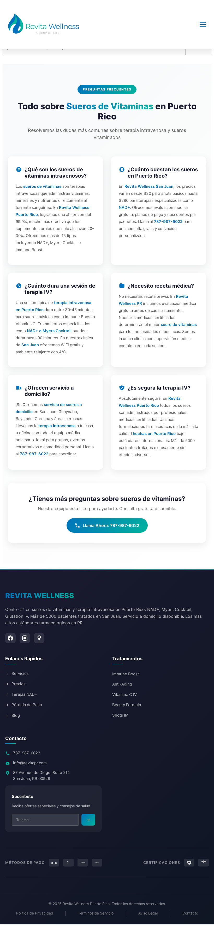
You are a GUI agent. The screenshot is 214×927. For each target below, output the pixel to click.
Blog (15, 715)
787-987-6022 (26, 752)
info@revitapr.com (30, 762)
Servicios (20, 673)
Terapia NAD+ (24, 694)
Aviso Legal (148, 913)
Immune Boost (125, 673)
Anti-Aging (122, 684)
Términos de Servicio (96, 913)
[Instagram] (25, 638)
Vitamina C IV (124, 694)
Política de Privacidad (34, 913)
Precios (18, 683)
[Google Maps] (39, 638)
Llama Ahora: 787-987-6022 (111, 525)
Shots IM (120, 715)
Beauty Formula (126, 704)
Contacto (190, 913)
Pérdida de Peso (26, 704)
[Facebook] (10, 638)
